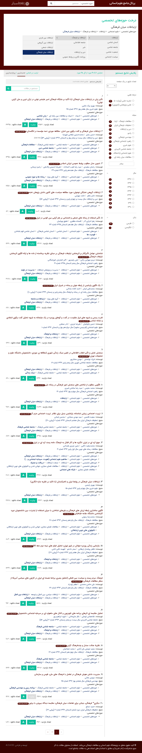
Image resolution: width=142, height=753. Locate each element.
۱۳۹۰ (120, 207)
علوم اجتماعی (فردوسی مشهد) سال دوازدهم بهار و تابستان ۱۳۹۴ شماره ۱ (70, 327)
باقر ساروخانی (74, 616)
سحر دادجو (71, 549)
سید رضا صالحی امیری (73, 388)
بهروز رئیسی (90, 485)
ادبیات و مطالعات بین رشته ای (61, 115)
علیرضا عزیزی (75, 324)
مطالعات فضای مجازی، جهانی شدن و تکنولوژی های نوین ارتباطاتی (32, 466)
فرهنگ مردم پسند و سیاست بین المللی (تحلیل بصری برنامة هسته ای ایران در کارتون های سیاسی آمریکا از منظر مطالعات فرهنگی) (57, 579)
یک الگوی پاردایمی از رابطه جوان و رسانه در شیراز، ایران (72, 285)
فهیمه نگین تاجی (58, 549)
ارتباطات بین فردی (46, 37)
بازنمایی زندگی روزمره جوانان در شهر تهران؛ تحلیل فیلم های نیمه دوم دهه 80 (61, 545)
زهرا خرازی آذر (89, 221)
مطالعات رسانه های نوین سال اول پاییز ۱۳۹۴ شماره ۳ (77, 449)
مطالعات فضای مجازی (86, 469)
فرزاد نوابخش (89, 359)
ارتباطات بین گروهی (45, 42)
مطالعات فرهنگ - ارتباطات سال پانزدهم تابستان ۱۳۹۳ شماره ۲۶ (73, 587)
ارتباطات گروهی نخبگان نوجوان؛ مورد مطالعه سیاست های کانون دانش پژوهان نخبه (59, 192)
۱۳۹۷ (120, 179)
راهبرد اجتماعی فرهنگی (120, 141)
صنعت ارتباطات (52, 462)
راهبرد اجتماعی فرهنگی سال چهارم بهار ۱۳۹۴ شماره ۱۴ (77, 391)
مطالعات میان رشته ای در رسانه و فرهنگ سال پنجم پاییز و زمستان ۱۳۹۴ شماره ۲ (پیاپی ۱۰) (63, 292)
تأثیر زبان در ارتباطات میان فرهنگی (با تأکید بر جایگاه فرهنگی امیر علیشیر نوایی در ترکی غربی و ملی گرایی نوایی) (57, 101)
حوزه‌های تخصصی (128, 31)
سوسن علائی (90, 677)
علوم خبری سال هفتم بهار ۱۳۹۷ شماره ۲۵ (82, 109)
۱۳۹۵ (120, 187)
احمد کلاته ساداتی (73, 288)
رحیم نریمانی (36, 166)
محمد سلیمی (90, 388)
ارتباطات (102, 31)
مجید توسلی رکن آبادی (86, 648)
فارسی (120, 223)
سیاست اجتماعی (111, 56)
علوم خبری (120, 145)
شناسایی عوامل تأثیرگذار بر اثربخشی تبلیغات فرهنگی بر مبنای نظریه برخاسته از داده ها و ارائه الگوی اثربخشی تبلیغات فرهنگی (56, 255)
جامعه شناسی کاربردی (120, 149)
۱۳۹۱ (120, 203)
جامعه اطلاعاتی (79, 42)
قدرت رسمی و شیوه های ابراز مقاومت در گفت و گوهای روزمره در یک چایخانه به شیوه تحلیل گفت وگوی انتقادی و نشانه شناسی (54, 319)
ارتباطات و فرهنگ (90, 31)
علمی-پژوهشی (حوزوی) (120, 104)
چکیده (33, 124)
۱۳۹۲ (120, 199)
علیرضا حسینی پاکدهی (52, 166)
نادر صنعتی (63, 324)
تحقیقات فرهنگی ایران (120, 125)
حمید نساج (90, 706)
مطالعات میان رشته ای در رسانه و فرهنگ (120, 157)
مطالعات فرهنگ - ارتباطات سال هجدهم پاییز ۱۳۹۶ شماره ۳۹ (75, 170)
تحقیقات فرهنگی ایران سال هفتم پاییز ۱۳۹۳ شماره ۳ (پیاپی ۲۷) (73, 552)
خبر (84, 47)
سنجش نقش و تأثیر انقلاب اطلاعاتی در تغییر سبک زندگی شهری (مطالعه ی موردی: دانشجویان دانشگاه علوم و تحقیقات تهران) (55, 354)
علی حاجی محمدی (87, 584)
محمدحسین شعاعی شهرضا (73, 134)
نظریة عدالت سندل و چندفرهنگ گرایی (78, 645)
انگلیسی (120, 227)
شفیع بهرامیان (62, 221)
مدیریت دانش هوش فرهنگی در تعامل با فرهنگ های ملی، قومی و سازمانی (67, 674)
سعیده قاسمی (89, 417)
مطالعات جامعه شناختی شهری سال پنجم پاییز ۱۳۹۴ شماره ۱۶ (74, 362)
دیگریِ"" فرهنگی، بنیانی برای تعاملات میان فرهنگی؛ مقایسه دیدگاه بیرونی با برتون (59, 703)
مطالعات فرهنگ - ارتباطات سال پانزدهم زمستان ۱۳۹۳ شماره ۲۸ (73, 520)
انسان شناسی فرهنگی (45, 231)
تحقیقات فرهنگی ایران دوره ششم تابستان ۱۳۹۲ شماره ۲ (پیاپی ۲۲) (72, 709)
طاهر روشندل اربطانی (86, 549)
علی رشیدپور (73, 259)
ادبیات (77, 115)
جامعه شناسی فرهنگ (45, 144)
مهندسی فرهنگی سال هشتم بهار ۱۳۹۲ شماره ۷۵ (79, 681)
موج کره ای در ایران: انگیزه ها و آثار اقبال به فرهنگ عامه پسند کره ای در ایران (61, 442)
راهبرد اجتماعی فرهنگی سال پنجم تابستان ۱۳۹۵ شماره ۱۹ (76, 263)
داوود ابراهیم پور (59, 616)
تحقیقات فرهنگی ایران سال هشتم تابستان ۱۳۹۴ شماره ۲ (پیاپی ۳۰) (72, 420)
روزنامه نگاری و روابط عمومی (74, 56)
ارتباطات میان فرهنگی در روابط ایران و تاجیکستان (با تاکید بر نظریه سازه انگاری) (65, 481)
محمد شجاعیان (69, 648)
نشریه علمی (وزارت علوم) (120, 100)
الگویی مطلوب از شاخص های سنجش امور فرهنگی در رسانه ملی (67, 384)
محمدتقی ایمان (89, 288)
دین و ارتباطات (79, 52)
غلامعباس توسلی (88, 616)
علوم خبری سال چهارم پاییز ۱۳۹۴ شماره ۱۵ (81, 488)
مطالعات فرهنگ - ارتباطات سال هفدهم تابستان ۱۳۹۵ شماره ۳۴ (73, 224)
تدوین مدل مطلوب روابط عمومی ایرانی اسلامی (75, 163)
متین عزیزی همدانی (71, 445)
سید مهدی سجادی (74, 417)
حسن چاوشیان (89, 324)
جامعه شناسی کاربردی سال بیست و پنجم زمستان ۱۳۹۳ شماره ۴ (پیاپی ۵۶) (69, 619)
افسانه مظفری (75, 221)
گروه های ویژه (52, 176)
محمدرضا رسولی (88, 516)
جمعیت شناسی (112, 52)
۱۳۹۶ (120, 183)
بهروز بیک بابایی (88, 105)
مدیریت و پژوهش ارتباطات (47, 269)
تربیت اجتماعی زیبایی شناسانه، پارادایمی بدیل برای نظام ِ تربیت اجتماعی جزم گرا (60, 413)
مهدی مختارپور (76, 359)
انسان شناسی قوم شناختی (24, 231)
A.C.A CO (10, 745)
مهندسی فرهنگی (120, 137)
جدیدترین (21, 72)
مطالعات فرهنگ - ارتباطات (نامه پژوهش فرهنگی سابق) (120, 121)
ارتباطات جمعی (47, 47)
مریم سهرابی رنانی (87, 259)
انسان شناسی (112, 42)
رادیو (120, 133)
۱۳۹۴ (120, 191)
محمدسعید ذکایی (88, 445)
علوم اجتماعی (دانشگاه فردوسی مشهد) (120, 153)
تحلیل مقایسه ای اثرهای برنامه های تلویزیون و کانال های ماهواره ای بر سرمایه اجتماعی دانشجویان (55, 613)
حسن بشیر (90, 134)
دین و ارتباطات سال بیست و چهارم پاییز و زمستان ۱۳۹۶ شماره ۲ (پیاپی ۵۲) (69, 199)
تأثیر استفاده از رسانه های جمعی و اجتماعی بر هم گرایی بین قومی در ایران (63, 218)
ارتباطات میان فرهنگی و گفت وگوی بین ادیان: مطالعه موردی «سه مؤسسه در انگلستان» (58, 131)
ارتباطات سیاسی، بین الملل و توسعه (44, 594)
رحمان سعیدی (89, 166)
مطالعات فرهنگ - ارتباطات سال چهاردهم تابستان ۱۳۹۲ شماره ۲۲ (73, 652)
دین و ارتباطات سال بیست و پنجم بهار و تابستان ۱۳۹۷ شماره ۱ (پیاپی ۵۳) (69, 137)
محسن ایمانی (59, 417)
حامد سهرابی (80, 195)
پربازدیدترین (10, 72)
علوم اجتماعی (113, 31)
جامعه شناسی (112, 47)
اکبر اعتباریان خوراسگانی (57, 259)
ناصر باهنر (91, 195)
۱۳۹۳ (120, 195)
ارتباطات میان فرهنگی (44, 52)
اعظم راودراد (73, 584)
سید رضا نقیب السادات (72, 166)
